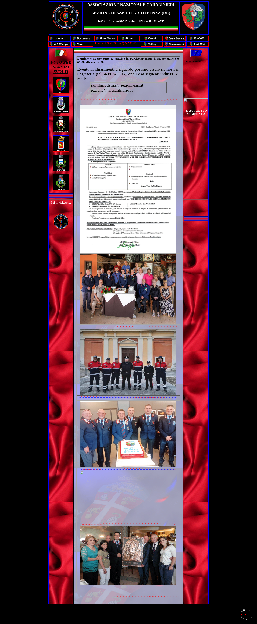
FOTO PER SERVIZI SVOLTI (61, 67)
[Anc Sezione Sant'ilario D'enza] (196, 105)
